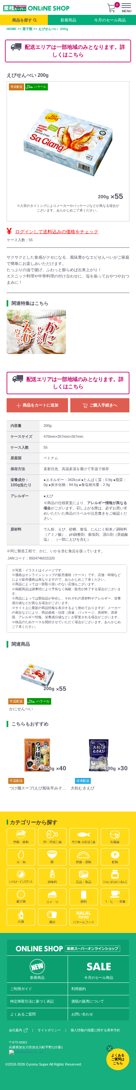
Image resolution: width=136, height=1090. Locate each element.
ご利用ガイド (21, 989)
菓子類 (27, 29)
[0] (111, 8)
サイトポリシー (49, 1030)
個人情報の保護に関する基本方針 (95, 1030)
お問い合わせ (82, 1014)
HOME (12, 29)
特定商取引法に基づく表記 (32, 1001)
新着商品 (68, 20)
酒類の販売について (87, 1001)
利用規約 (78, 989)
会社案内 (15, 1030)
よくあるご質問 (23, 1014)
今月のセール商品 (110, 20)
